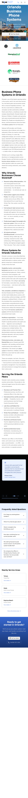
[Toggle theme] (21, 2)
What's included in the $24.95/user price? (10, 528)
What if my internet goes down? (12, 522)
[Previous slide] (3, 496)
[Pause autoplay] (25, 496)
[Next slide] (6, 496)
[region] (14, 478)
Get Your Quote (15, 34)
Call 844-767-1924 (15, 39)
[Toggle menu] (25, 2)
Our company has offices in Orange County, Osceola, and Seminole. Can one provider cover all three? (11, 554)
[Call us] (18, 2)
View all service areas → (14, 611)
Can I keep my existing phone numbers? (11, 515)
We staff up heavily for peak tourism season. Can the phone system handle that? (12, 543)
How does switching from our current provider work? (12, 535)
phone (6, 145)
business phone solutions (9, 161)
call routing (22, 281)
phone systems (9, 124)
